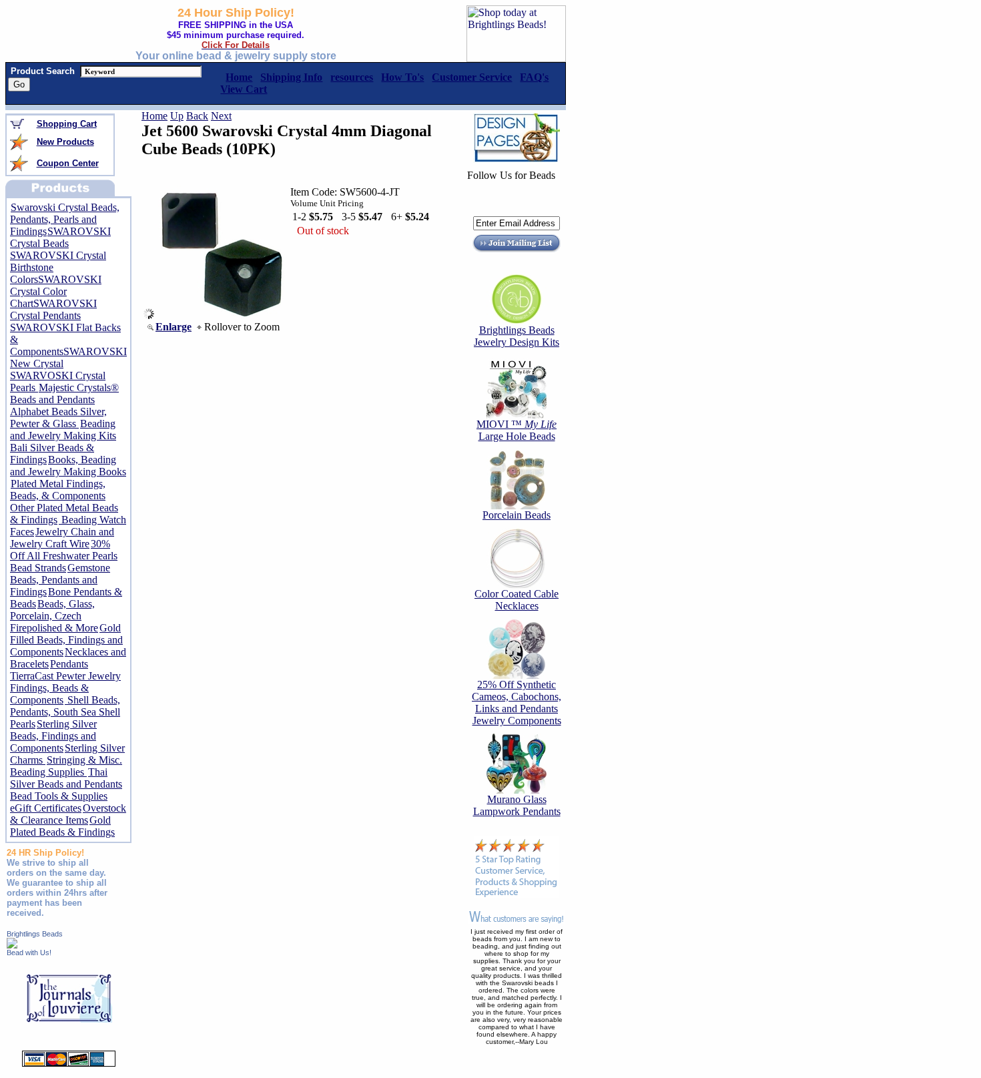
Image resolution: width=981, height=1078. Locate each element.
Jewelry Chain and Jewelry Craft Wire (62, 537)
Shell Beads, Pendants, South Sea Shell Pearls (65, 712)
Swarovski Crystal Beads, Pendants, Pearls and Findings (64, 219)
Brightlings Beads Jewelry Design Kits (516, 336)
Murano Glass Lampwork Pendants (517, 805)
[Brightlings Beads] (12, 945)
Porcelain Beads (516, 515)
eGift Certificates (45, 808)
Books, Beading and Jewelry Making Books (68, 465)
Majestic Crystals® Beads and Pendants (64, 393)
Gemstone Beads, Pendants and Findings (60, 579)
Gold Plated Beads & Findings (62, 826)
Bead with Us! (29, 953)
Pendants (69, 663)
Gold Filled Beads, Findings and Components (66, 639)
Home (154, 115)
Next (221, 115)
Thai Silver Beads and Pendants (66, 778)
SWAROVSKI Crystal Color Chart (55, 291)
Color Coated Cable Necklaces (516, 599)
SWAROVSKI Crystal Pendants (53, 309)
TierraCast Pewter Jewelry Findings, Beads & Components (65, 688)
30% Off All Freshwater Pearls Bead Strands (63, 555)
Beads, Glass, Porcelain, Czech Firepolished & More (54, 615)
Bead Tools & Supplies (58, 796)
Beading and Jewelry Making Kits (63, 429)
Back (197, 115)
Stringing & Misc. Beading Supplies (66, 766)
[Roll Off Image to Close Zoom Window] (221, 315)
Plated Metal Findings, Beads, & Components (57, 489)
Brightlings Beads (35, 934)
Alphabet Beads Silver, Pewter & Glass (58, 417)
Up (177, 115)
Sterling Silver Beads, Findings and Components (53, 736)
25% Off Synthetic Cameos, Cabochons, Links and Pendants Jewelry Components (516, 702)
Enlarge (173, 326)
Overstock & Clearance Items (68, 814)
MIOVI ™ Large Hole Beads (516, 430)
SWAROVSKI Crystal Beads (60, 237)
